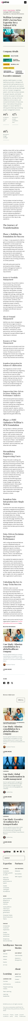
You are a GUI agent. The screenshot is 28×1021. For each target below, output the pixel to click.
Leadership (18, 976)
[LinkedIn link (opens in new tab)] (21, 852)
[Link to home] (5, 2)
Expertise (7, 863)
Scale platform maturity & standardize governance (7, 909)
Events (5, 962)
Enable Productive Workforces (6, 934)
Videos (5, 959)
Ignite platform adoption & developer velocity (7, 901)
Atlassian (17, 871)
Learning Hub (7, 978)
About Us (18, 974)
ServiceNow (18, 874)
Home (4, 10)
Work (4, 896)
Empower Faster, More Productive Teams (8, 917)
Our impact (18, 953)
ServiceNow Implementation (9, 71)
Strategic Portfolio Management (20, 72)
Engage (5, 923)
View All (20, 700)
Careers (17, 979)
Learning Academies (6, 995)
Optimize (5, 868)
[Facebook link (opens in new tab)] (14, 852)
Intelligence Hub (7, 951)
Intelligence (8, 945)
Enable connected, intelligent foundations (6, 888)
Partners (19, 863)
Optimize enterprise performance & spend (7, 880)
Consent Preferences (22, 1015)
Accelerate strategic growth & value (8, 872)
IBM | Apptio (18, 876)
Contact (7, 858)
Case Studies (11, 10)
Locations (17, 982)
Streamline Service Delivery (7, 940)
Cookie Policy (16, 1015)
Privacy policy (12, 1015)
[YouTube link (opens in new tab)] (18, 852)
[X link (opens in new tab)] (24, 852)
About (17, 969)
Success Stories (18, 946)
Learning (7, 973)
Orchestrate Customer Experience (6, 927)
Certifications (7, 984)
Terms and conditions (6, 1015)
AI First (5, 965)
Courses (5, 981)
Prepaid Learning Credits (8, 987)
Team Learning (7, 991)
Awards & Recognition (18, 959)
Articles (5, 953)
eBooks (5, 956)
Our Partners (19, 868)
